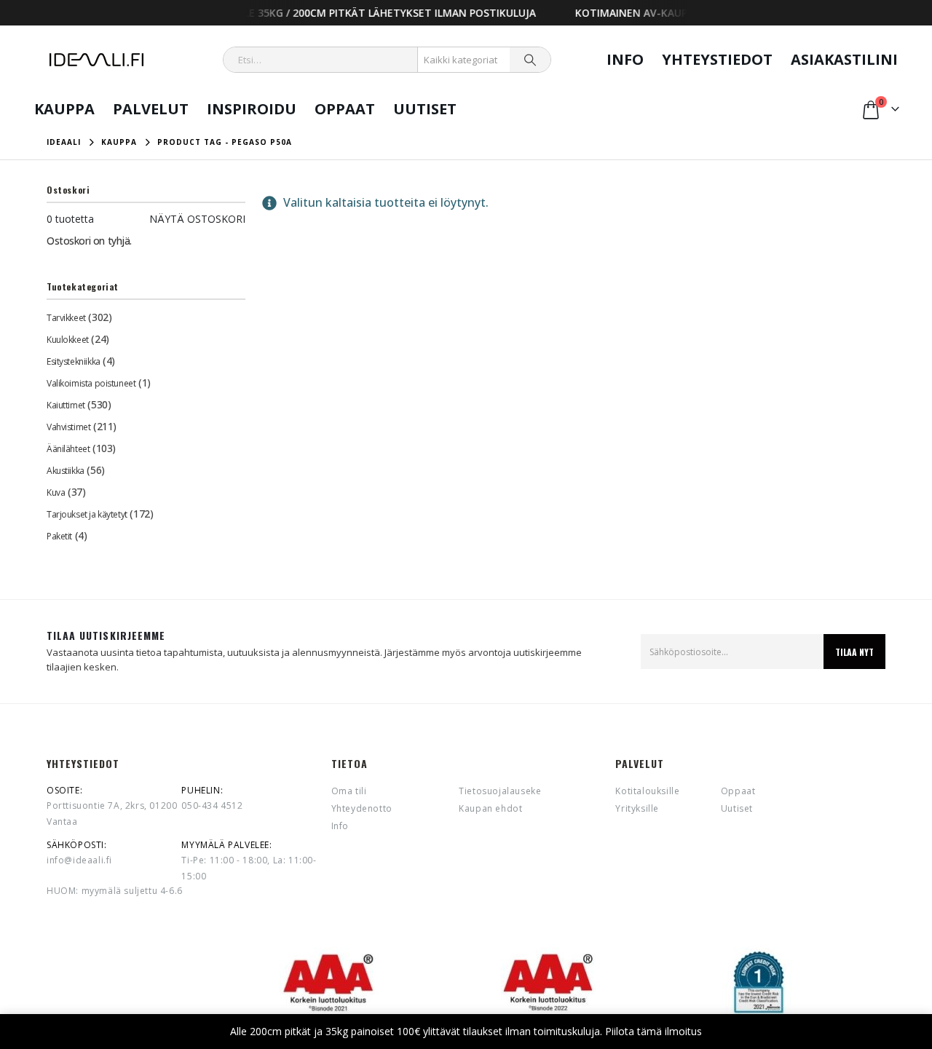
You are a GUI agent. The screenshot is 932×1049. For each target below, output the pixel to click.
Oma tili (349, 791)
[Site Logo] (96, 59)
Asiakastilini (844, 59)
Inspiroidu (251, 109)
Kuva (56, 492)
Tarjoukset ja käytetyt (87, 514)
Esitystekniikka (73, 361)
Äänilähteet (68, 449)
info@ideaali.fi (79, 860)
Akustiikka (65, 470)
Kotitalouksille (647, 791)
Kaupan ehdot (490, 808)
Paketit (59, 536)
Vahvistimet (68, 427)
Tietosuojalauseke (500, 791)
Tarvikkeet (66, 318)
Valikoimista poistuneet (91, 383)
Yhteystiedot (717, 59)
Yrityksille (637, 808)
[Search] (530, 59)
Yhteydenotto (361, 808)
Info (625, 59)
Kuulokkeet (68, 339)
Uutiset (425, 109)
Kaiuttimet (66, 405)
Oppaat (345, 109)
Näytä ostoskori (197, 219)
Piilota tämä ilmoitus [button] (653, 1031)
